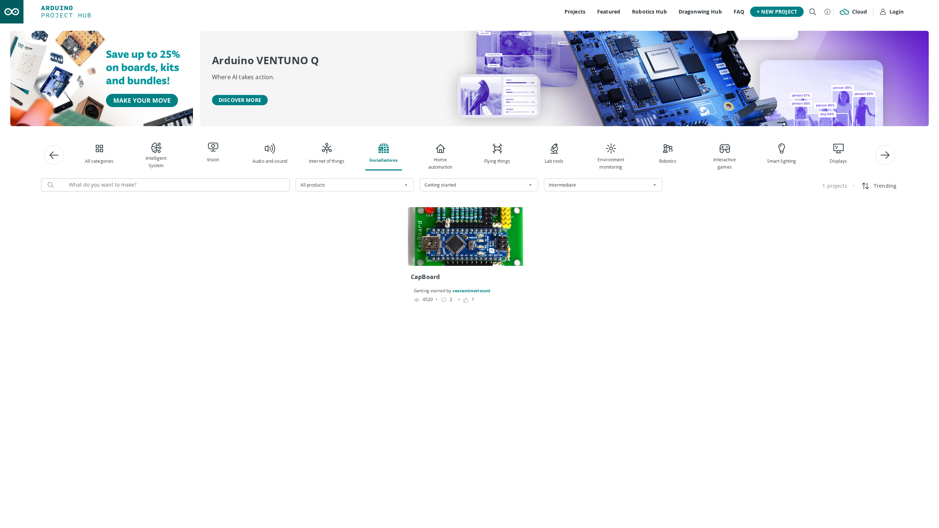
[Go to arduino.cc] (11, 11)
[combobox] (355, 184)
